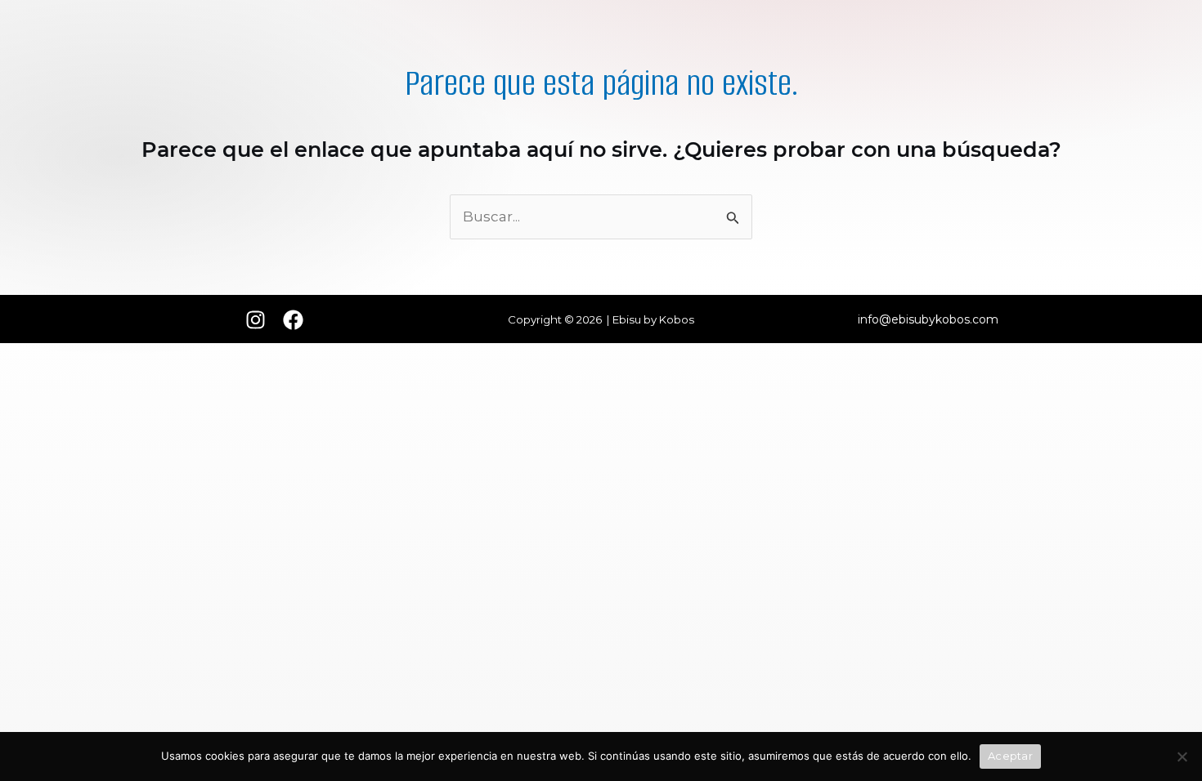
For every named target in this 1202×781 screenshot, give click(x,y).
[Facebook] (293, 320)
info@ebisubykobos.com (928, 319)
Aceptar (1010, 755)
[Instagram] (255, 320)
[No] (1181, 756)
